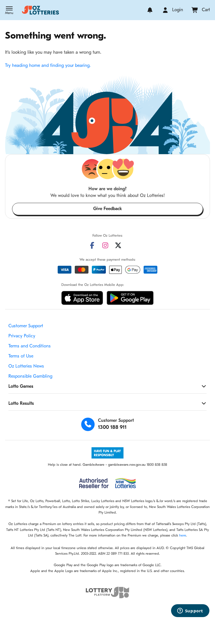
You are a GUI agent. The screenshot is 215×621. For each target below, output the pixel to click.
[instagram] (105, 245)
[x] (118, 245)
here (182, 535)
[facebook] (92, 245)
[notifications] (149, 10)
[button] (9, 11)
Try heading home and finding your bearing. (48, 65)
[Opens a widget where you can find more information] (190, 611)
